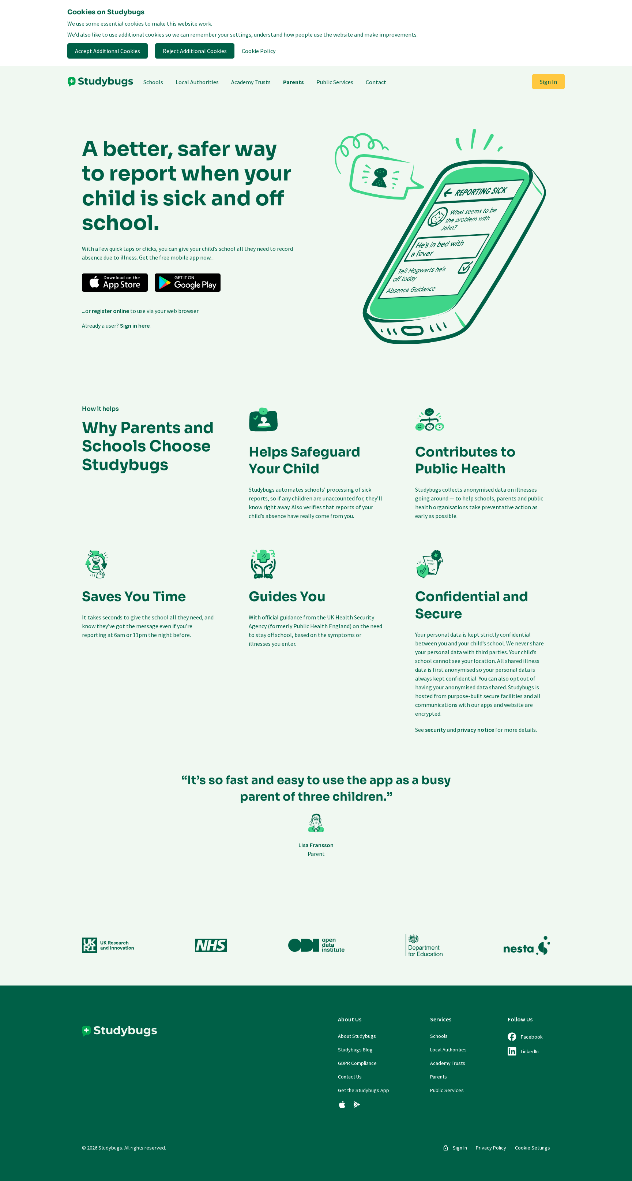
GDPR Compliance (357, 1063)
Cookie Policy (258, 51)
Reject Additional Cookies (195, 51)
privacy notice (475, 729)
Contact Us (350, 1076)
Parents (293, 82)
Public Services (334, 82)
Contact (376, 82)
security (435, 729)
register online (110, 310)
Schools (153, 82)
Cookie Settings (532, 1147)
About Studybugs (357, 1036)
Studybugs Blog (355, 1049)
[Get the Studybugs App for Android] (357, 1104)
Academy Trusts (251, 82)
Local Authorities (197, 82)
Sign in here (135, 325)
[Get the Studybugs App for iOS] (342, 1104)
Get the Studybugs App (363, 1090)
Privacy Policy (491, 1147)
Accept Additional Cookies (107, 51)
